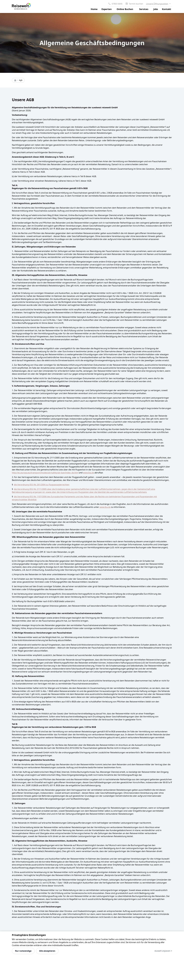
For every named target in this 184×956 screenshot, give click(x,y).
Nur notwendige (23, 951)
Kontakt (166, 9)
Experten (107, 9)
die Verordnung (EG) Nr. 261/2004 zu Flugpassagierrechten (41, 484)
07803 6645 (117, 3)
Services (143, 9)
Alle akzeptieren (47, 951)
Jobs (155, 9)
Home (94, 9)
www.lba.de (88, 472)
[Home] (15, 80)
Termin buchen (136, 3)
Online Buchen (125, 9)
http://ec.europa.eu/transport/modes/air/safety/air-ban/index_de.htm (45, 472)
